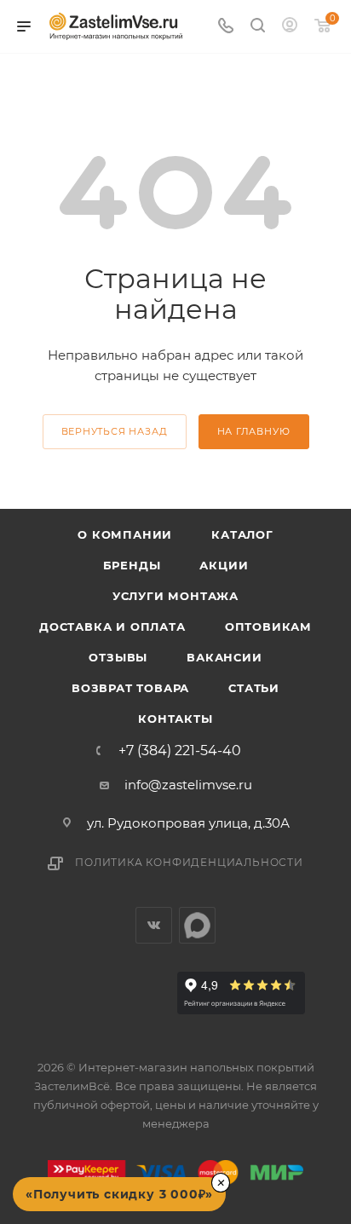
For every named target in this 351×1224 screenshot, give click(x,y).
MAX (197, 925)
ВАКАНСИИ (224, 657)
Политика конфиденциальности (189, 862)
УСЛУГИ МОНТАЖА (175, 596)
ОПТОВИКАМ (268, 626)
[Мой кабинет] (289, 27)
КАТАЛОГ (242, 534)
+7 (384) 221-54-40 (179, 751)
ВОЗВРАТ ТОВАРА (130, 688)
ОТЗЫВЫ (118, 657)
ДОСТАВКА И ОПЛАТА (112, 626)
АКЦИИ (223, 565)
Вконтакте (153, 925)
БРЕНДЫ (132, 565)
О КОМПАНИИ (125, 534)
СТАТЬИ (253, 688)
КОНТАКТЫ (175, 718)
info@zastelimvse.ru (188, 785)
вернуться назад (114, 431)
